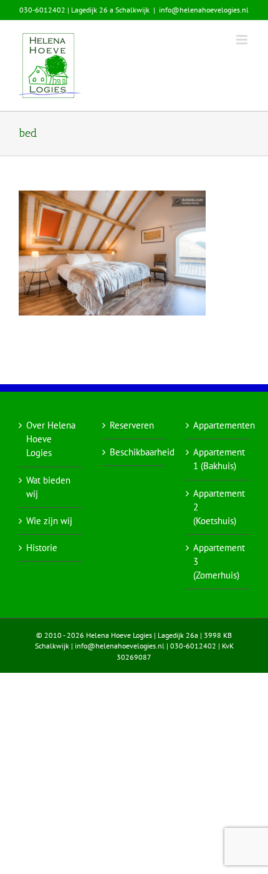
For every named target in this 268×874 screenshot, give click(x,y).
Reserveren (132, 425)
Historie (41, 548)
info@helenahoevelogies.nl (204, 9)
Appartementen (218, 425)
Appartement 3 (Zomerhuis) (218, 561)
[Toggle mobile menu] (242, 39)
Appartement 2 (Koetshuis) (218, 507)
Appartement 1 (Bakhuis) (218, 459)
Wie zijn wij (49, 521)
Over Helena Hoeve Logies (50, 439)
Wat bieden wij (48, 487)
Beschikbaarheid (135, 452)
